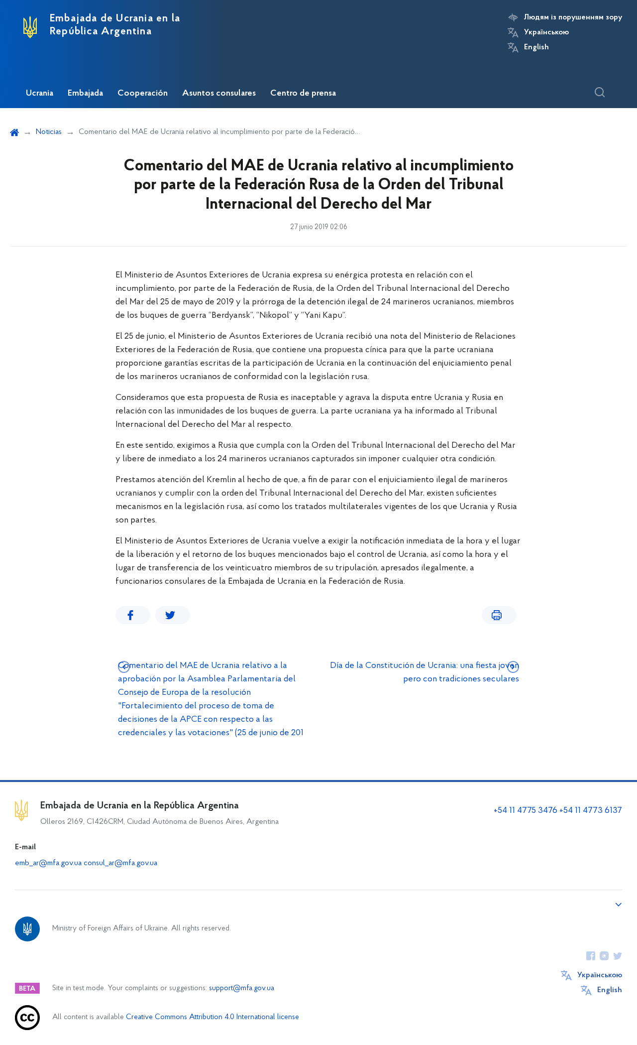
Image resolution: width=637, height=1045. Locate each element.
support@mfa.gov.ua (241, 988)
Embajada (85, 93)
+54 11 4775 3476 (525, 810)
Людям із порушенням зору (573, 17)
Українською (546, 32)
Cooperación (142, 93)
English (536, 47)
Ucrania (39, 93)
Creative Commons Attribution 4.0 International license (212, 1017)
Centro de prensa (303, 93)
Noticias (49, 132)
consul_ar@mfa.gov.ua (120, 863)
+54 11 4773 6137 (590, 810)
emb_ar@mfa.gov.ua (48, 863)
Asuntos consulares (219, 93)
